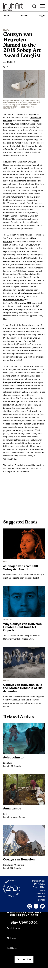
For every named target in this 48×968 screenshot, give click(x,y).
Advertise (40, 887)
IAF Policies (39, 878)
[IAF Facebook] (36, 899)
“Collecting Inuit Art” (13, 294)
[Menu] (42, 6)
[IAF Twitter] (42, 899)
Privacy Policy (38, 875)
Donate (6, 15)
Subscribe (24, 15)
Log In (42, 15)
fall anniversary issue (33, 288)
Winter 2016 (26, 256)
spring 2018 (25, 298)
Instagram (8, 304)
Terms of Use (39, 881)
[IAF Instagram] (29, 899)
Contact (41, 884)
